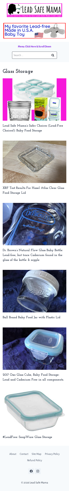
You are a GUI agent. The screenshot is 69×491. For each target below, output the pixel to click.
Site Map (36, 453)
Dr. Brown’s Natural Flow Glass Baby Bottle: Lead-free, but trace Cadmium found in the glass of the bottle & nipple (33, 255)
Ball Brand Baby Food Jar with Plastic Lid (31, 317)
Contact (24, 453)
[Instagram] (38, 471)
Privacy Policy (52, 453)
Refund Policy (34, 460)
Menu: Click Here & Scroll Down (34, 46)
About (12, 453)
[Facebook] (31, 471)
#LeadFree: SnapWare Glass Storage (27, 437)
